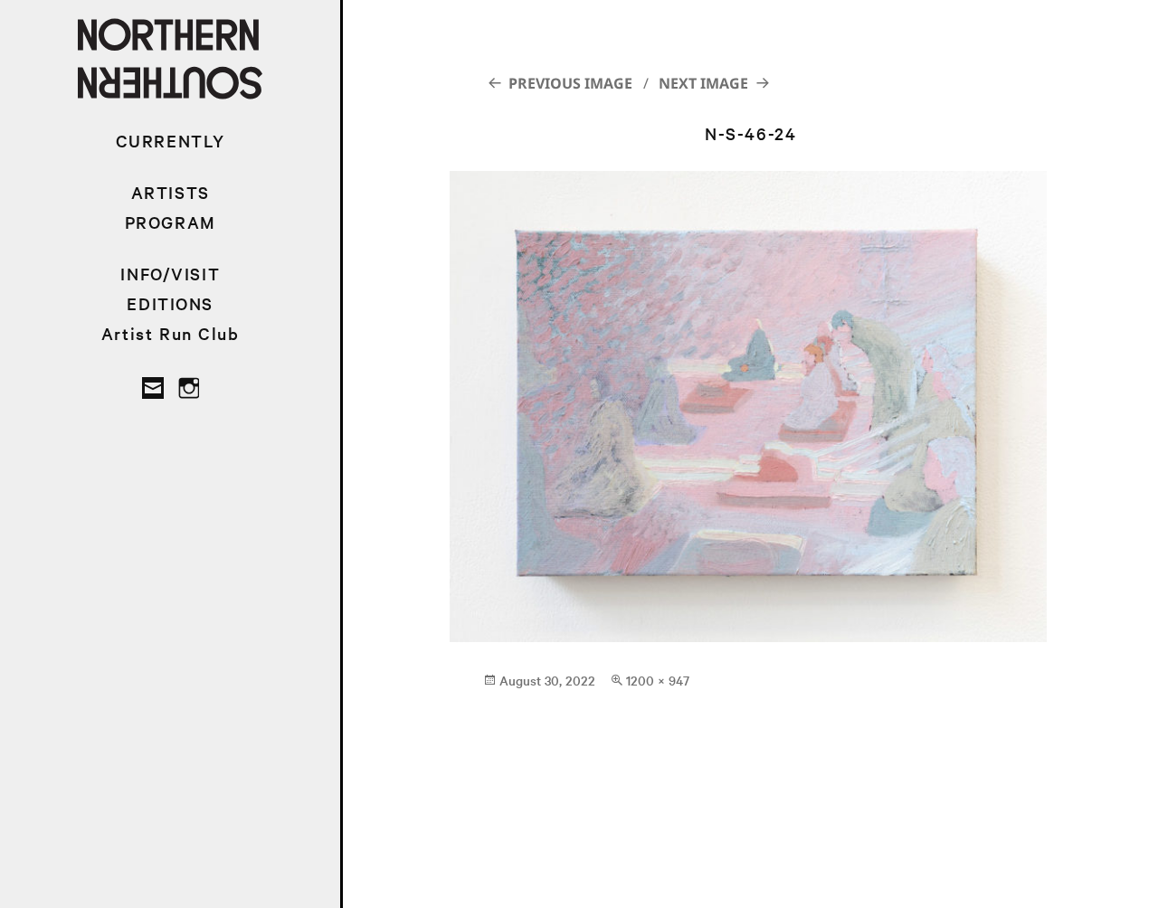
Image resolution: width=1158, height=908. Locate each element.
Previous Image (570, 83)
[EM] (153, 388)
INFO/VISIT (170, 273)
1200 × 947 (657, 680)
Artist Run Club (170, 333)
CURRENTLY (170, 140)
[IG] (188, 388)
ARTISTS (170, 192)
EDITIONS (170, 303)
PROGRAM (170, 222)
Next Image (703, 83)
